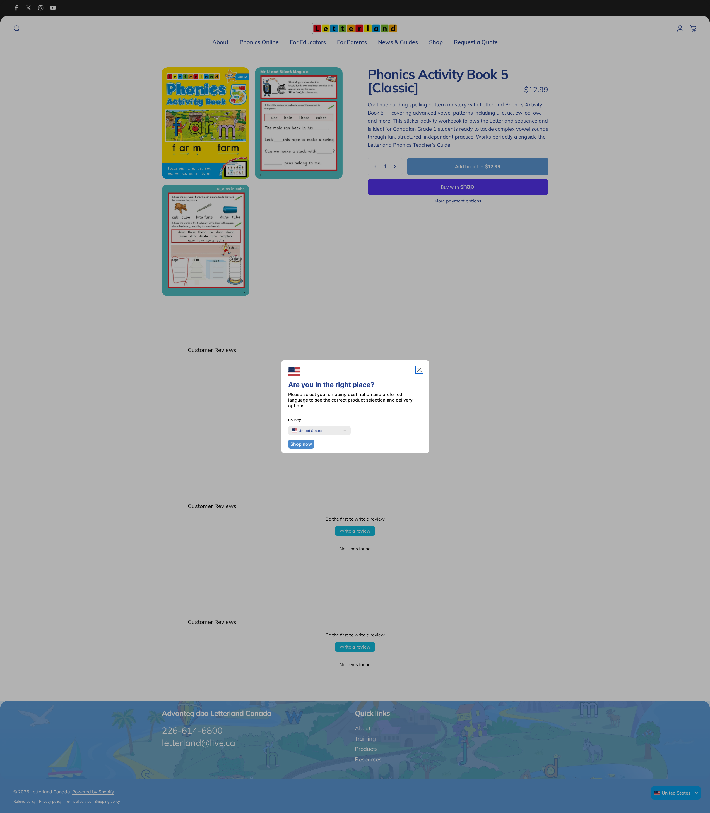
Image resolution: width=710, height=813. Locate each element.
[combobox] (307, 430)
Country (294, 420)
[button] (419, 370)
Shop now (301, 444)
